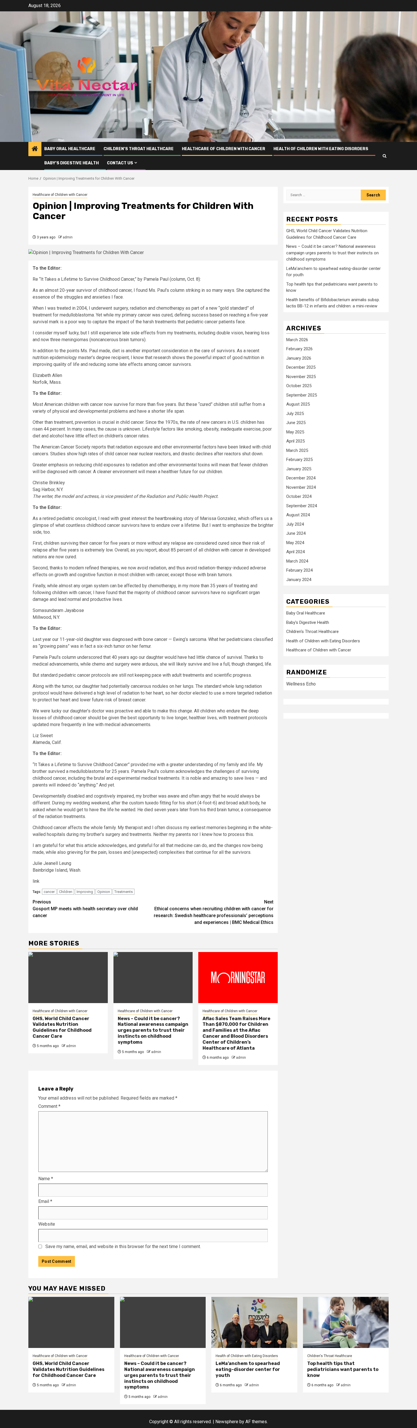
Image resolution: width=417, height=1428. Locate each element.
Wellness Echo (301, 684)
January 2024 (298, 579)
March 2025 (297, 450)
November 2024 (301, 487)
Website (46, 1224)
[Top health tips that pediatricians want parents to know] (346, 1322)
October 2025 (298, 386)
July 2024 (295, 524)
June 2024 (296, 533)
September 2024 (301, 505)
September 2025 (301, 395)
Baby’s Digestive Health (71, 163)
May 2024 (295, 542)
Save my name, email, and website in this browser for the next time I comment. (123, 1246)
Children (65, 892)
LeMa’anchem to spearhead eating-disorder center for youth (248, 1369)
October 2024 (298, 496)
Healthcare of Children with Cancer (223, 148)
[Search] (384, 156)
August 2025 (298, 404)
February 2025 (299, 459)
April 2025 (295, 441)
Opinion (103, 892)
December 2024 (300, 478)
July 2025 (295, 413)
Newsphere (226, 1421)
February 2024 (299, 570)
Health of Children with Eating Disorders (320, 148)
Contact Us (120, 163)
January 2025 (298, 468)
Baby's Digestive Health (307, 622)
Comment (49, 1106)
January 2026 (298, 358)
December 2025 (300, 367)
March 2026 (297, 339)
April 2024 (295, 552)
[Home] (35, 149)
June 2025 (296, 422)
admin (68, 237)
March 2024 (297, 561)
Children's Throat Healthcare (312, 631)
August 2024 (298, 515)
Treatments (123, 892)
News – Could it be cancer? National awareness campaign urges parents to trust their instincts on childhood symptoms (153, 1030)
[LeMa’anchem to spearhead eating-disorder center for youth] (254, 1322)
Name (45, 1178)
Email (45, 1201)
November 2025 (301, 376)
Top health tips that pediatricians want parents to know (342, 1369)
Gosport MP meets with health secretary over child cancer (85, 908)
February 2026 (299, 349)
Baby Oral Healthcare (69, 148)
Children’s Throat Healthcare (139, 148)
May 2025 (295, 432)
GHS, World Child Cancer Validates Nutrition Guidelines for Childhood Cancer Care (62, 1027)
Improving (85, 892)
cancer (49, 892)
